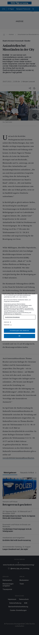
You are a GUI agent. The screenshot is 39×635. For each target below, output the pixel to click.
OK (19, 336)
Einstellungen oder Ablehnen (19, 330)
